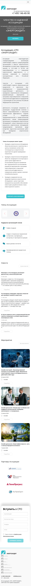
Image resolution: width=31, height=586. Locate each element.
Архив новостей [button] (24, 266)
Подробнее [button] (7, 289)
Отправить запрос (15, 540)
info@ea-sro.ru (17, 576)
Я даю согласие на (12, 535)
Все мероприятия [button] (24, 343)
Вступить (15, 38)
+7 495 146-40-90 (21, 13)
